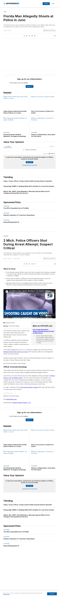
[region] (29, 150)
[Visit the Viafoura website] (52, 153)
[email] (34, 35)
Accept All (52, 593)
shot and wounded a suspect (30, 388)
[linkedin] (27, 35)
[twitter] (29, 35)
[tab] (7, 146)
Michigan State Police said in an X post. (15, 352)
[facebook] (24, 35)
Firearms (5, 236)
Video (4, 11)
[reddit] (32, 35)
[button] (4, 4)
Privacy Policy (6, 594)
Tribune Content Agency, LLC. (21, 404)
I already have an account (29, 165)
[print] (55, 35)
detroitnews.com (11, 401)
